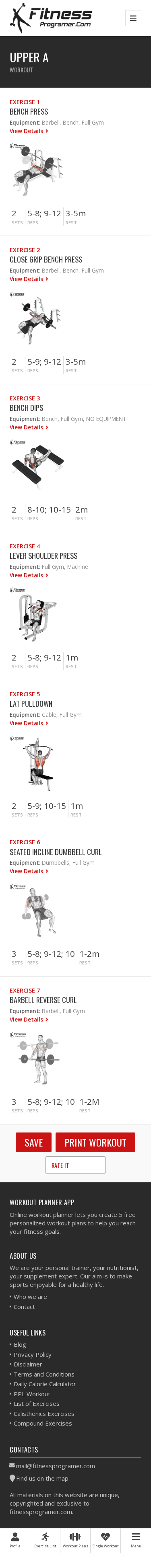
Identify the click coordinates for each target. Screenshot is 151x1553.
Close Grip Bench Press (46, 259)
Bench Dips (26, 407)
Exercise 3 (25, 398)
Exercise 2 (25, 250)
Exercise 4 (25, 546)
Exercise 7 (25, 990)
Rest (71, 223)
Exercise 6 (25, 842)
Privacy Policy (33, 1354)
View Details (27, 131)
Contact (24, 1307)
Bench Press (29, 111)
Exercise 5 (25, 694)
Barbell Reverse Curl (43, 999)
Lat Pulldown (31, 703)
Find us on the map (42, 1478)
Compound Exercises (43, 1423)
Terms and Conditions (44, 1374)
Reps (32, 223)
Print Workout (95, 1142)
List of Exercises (37, 1403)
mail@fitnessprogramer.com (55, 1466)
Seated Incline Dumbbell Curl (56, 851)
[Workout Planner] (51, 18)
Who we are (30, 1296)
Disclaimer (28, 1364)
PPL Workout (32, 1394)
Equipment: (25, 122)
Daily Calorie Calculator (45, 1384)
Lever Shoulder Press (43, 555)
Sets (17, 223)
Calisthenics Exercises (44, 1413)
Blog (20, 1344)
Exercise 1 (25, 102)
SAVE (34, 1142)
